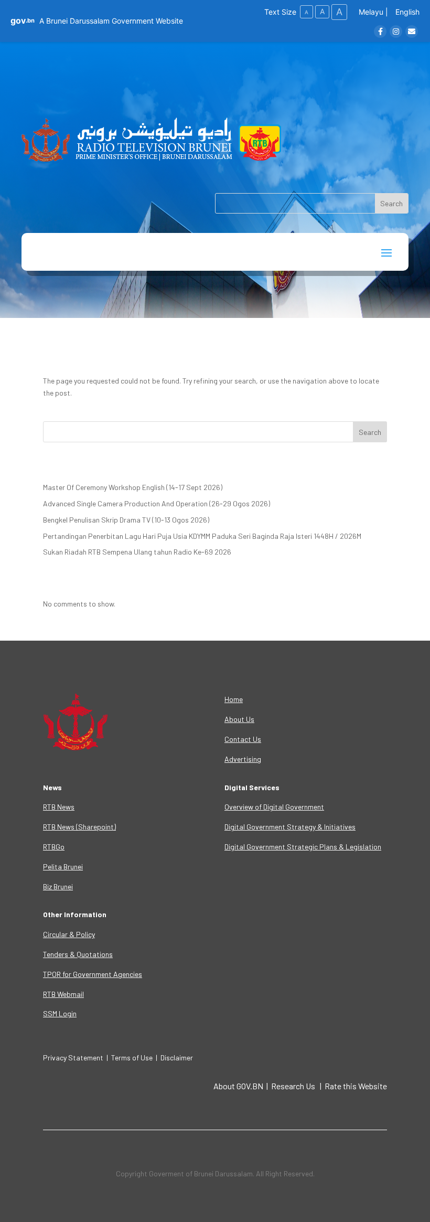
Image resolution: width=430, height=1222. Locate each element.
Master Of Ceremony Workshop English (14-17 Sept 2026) (132, 487)
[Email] (411, 31)
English (407, 11)
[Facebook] (380, 31)
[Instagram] (396, 31)
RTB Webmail (63, 994)
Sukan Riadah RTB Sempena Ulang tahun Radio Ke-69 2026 (137, 551)
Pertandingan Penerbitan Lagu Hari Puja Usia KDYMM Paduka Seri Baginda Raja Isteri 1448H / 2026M (202, 536)
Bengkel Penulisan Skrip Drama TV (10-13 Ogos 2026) (126, 519)
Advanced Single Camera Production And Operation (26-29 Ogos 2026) (156, 503)
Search (370, 432)
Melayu (371, 11)
